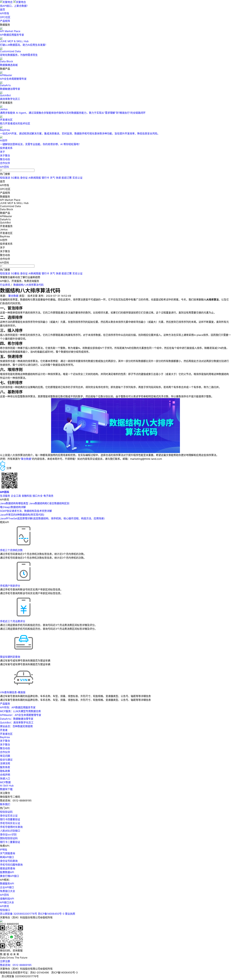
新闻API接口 (7, 857)
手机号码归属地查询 (11, 864)
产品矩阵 (5, 20)
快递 (58, 177)
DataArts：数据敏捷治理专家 (16, 718)
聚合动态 (5, 159)
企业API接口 (7, 887)
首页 (2, 9)
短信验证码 (6, 811)
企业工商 (16, 495)
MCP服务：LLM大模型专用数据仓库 (20, 711)
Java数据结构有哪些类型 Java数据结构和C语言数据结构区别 (34, 503)
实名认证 (77, 177)
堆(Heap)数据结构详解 (13, 507)
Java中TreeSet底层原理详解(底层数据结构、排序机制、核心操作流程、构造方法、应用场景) (52, 518)
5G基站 (15, 177)
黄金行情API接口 (9, 876)
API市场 (4, 13)
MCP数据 (5, 782)
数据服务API (7, 883)
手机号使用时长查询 (11, 826)
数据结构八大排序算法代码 (28, 284)
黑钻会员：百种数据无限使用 (16, 726)
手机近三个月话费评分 (12, 621)
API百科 (4, 166)
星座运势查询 (7, 868)
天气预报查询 (7, 853)
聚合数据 (13, 295)
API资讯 (4, 906)
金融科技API (7, 898)
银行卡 (45, 177)
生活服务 (5, 495)
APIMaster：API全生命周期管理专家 (20, 715)
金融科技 (27, 495)
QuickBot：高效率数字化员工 (16, 722)
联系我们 (5, 804)
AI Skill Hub (7, 785)
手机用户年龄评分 (10, 585)
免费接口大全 (7, 891)
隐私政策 (5, 770)
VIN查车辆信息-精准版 (12, 692)
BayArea (5, 737)
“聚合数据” (26, 458)
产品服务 (5, 703)
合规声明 (5, 774)
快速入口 (5, 778)
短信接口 (5, 909)
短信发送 (5, 177)
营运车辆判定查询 (10, 656)
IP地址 (3, 849)
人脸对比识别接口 (10, 830)
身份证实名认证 (9, 815)
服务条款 (5, 767)
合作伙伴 (5, 163)
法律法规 (5, 763)
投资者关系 (6, 148)
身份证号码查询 (9, 860)
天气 (52, 177)
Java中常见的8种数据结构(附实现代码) (22, 514)
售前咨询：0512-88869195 (16, 965)
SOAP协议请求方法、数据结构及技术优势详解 (26, 510)
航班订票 (67, 177)
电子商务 (48, 495)
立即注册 (5, 961)
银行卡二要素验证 (10, 842)
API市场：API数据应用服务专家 (18, 707)
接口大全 (38, 495)
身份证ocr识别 (8, 834)
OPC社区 (5, 17)
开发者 (4, 730)
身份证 (24, 177)
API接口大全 (7, 902)
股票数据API (7, 872)
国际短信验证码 (9, 838)
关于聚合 (5, 155)
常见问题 (5, 755)
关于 (2, 151)
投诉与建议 (6, 759)
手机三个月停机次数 (11, 550)
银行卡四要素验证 (10, 819)
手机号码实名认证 (10, 823)
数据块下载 (6, 789)
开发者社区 (6, 733)
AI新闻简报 (34, 177)
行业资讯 (5, 284)
